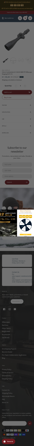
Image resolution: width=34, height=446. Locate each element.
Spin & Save (25, 234)
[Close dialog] (0, 210)
